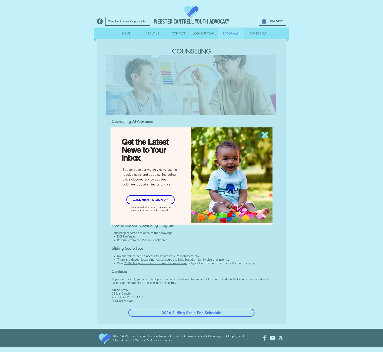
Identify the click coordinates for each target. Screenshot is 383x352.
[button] (265, 134)
